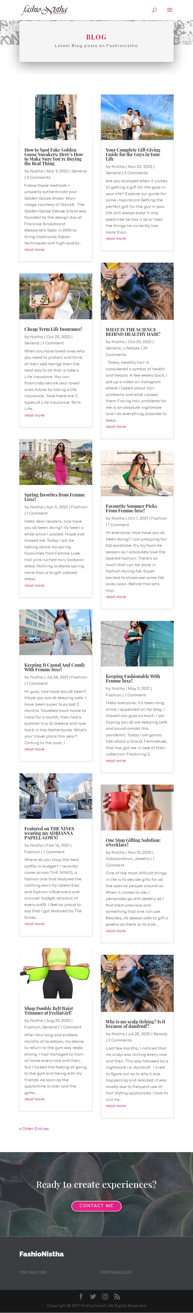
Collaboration (119, 859)
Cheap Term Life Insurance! (53, 329)
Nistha (36, 171)
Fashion (79, 507)
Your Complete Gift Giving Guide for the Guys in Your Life (133, 154)
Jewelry (142, 859)
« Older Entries (34, 1129)
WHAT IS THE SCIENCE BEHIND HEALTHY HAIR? (133, 332)
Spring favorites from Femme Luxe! (54, 497)
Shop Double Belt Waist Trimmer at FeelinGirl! (48, 1010)
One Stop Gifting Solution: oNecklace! (133, 842)
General (79, 171)
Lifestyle (131, 348)
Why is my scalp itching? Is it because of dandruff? (135, 1024)
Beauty (160, 1034)
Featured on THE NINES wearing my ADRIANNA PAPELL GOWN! (49, 833)
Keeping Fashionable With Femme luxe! (133, 678)
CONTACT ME (96, 1206)
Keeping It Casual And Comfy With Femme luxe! (54, 667)
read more (34, 250)
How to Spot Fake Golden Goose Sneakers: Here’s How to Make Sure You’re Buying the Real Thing (53, 156)
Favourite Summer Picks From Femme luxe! (131, 508)
